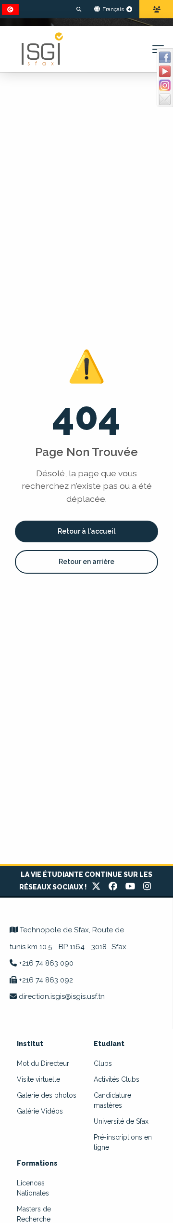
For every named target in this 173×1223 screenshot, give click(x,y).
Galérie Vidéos (40, 1111)
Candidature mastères (112, 1100)
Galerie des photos (46, 1095)
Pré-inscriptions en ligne (123, 1142)
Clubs (103, 1063)
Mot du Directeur (43, 1063)
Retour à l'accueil (86, 531)
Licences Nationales (33, 1188)
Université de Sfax (121, 1121)
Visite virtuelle (38, 1079)
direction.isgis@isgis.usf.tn (62, 996)
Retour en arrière (86, 561)
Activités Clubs (116, 1079)
